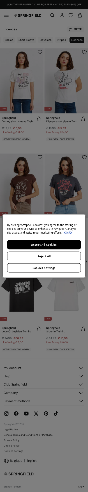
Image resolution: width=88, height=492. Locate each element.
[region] (44, 246)
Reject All (44, 256)
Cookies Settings (44, 267)
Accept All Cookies (44, 244)
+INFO (68, 232)
